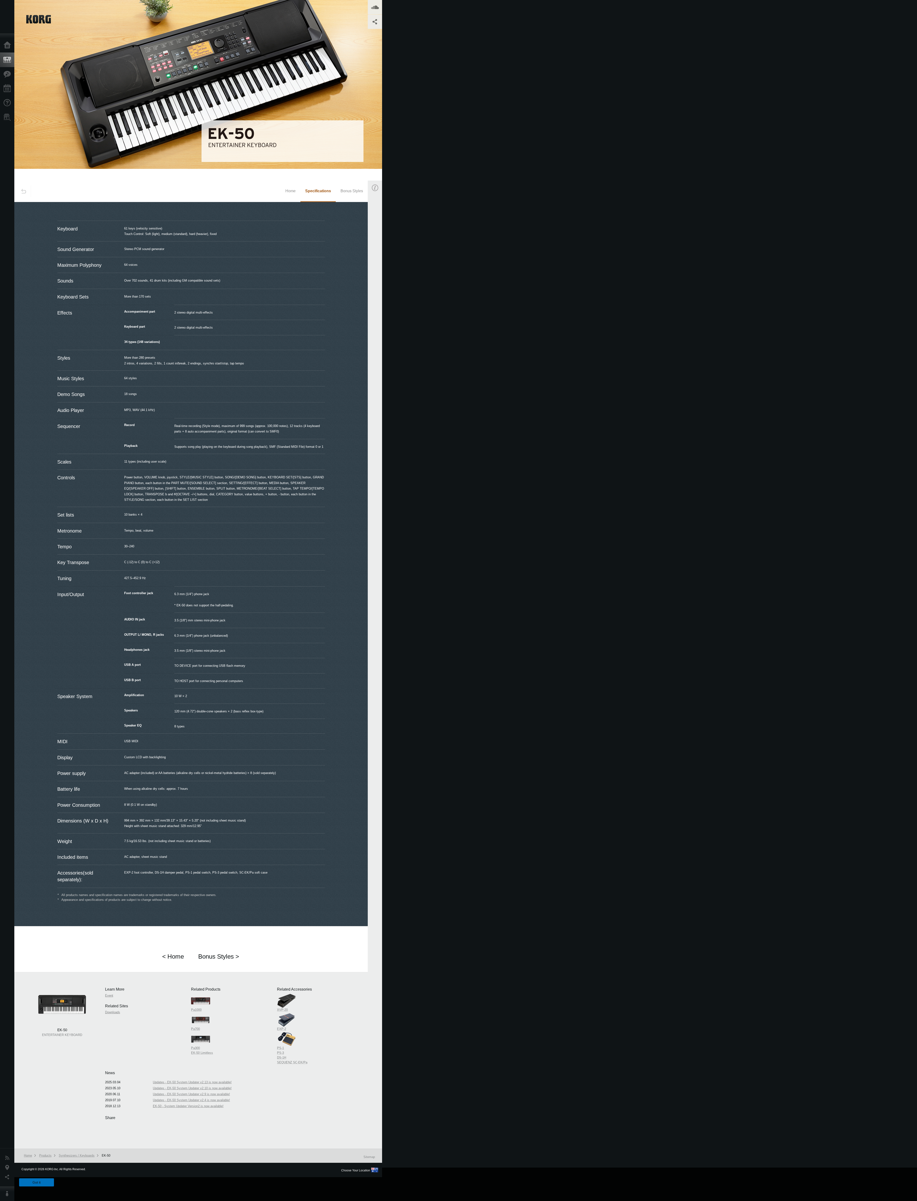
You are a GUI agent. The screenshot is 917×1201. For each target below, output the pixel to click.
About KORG (8, 1194)
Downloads (112, 1012)
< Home (173, 956)
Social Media (8, 1177)
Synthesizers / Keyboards (77, 1155)
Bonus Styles (352, 191)
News (8, 1158)
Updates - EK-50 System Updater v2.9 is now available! (191, 1094)
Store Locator (8, 117)
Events (8, 88)
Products (8, 60)
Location (8, 1167)
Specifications (318, 191)
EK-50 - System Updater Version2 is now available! (188, 1106)
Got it (36, 1182)
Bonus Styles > (218, 956)
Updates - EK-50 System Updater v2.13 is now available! (192, 1082)
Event (379, 271)
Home (8, 45)
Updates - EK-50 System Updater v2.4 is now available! (191, 1100)
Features (8, 74)
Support (8, 103)
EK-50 (106, 1155)
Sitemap (369, 1157)
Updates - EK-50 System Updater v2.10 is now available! (192, 1088)
